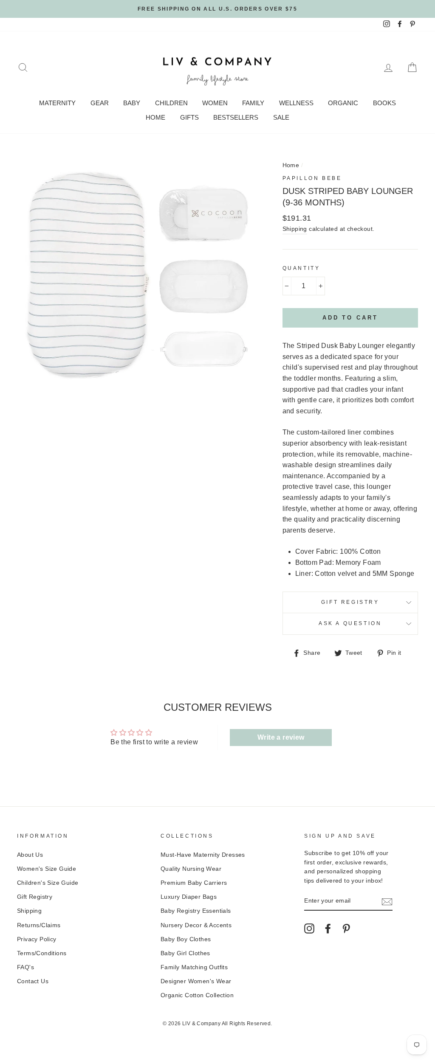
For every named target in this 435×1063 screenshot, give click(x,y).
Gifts (189, 117)
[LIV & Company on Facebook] (328, 928)
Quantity (301, 268)
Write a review (281, 737)
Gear (99, 103)
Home (155, 117)
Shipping (294, 229)
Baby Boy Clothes (186, 939)
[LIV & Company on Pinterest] (346, 928)
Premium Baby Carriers (194, 883)
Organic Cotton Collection (197, 995)
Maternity (57, 103)
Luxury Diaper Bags (189, 897)
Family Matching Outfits (194, 967)
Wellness (296, 103)
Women (215, 103)
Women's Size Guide (46, 869)
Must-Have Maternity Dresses (203, 855)
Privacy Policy (36, 939)
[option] (217, 9)
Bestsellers (235, 117)
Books (384, 103)
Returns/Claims (39, 925)
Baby (131, 103)
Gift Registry (350, 602)
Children (171, 103)
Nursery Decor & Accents (196, 925)
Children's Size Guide (47, 883)
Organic (343, 103)
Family (253, 103)
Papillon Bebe (312, 178)
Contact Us (32, 981)
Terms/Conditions (41, 953)
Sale (281, 117)
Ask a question (350, 623)
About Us (30, 855)
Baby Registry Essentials (196, 911)
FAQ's (25, 967)
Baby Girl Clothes (185, 953)
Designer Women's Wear (196, 981)
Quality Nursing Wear (191, 869)
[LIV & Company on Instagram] (309, 928)
